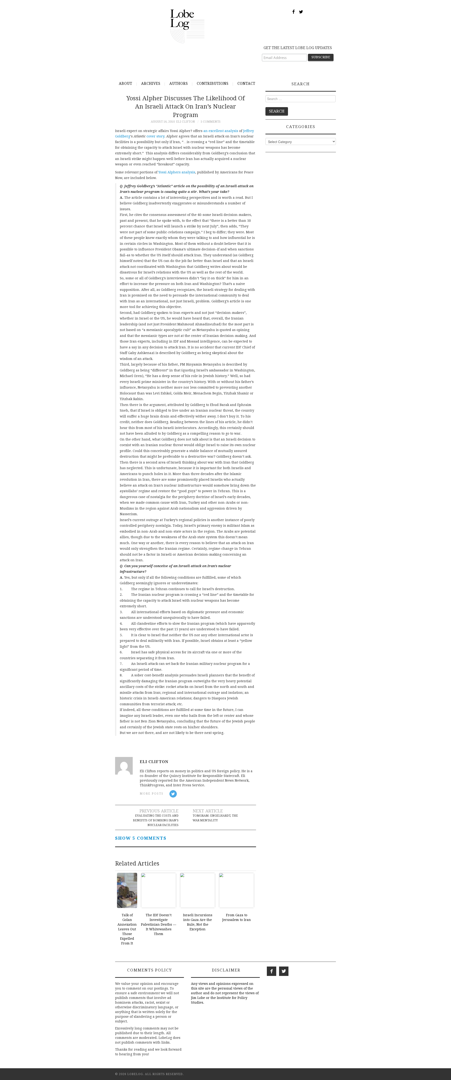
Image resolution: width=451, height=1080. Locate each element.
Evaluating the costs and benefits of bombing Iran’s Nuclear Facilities (156, 820)
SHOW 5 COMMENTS (141, 838)
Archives (150, 84)
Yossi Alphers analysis (176, 172)
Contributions (213, 84)
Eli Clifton (185, 121)
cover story (155, 136)
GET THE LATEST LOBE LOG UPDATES (298, 48)
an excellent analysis (220, 131)
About (125, 84)
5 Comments (211, 121)
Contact (246, 84)
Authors (178, 84)
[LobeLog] (187, 26)
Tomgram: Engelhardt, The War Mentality (215, 818)
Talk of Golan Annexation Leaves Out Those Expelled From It (127, 929)
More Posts (151, 793)
